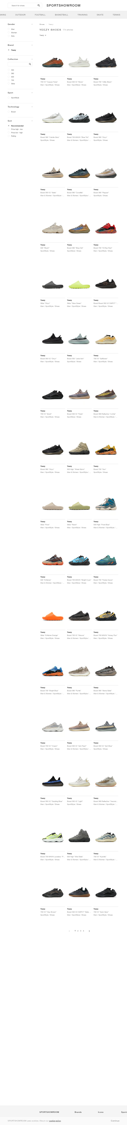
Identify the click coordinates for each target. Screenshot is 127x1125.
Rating (13, 136)
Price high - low (17, 129)
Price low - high (17, 133)
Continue (115, 1121)
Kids (13, 36)
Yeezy (13, 50)
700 (12, 80)
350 (12, 70)
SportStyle (15, 98)
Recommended (17, 126)
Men (13, 29)
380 (12, 73)
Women (14, 33)
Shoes (42, 24)
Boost (13, 112)
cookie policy (55, 1121)
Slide (13, 84)
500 (12, 77)
